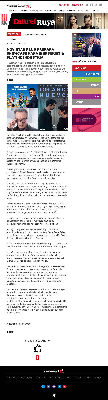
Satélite (78, 102)
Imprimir (12, 39)
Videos (80, 11)
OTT (76, 90)
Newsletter (64, 5)
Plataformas (92, 74)
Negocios (94, 85)
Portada (10, 44)
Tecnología (80, 79)
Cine (97, 96)
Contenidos (20, 44)
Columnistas (71, 11)
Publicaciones (77, 5)
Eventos (88, 11)
